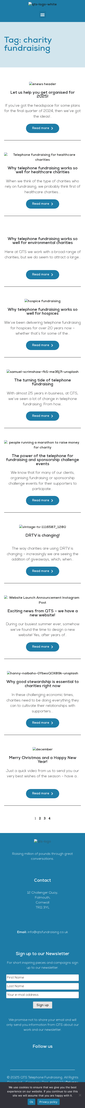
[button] (42, 14)
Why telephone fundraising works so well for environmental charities (43, 241)
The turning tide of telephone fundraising (42, 382)
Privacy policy (48, 1101)
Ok (31, 1101)
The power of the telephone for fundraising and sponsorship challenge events (42, 460)
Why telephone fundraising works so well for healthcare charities (43, 170)
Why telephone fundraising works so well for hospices (43, 312)
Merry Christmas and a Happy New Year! (42, 760)
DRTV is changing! (42, 536)
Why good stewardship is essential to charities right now (42, 684)
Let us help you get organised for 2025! (42, 95)
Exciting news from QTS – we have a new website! (42, 613)
